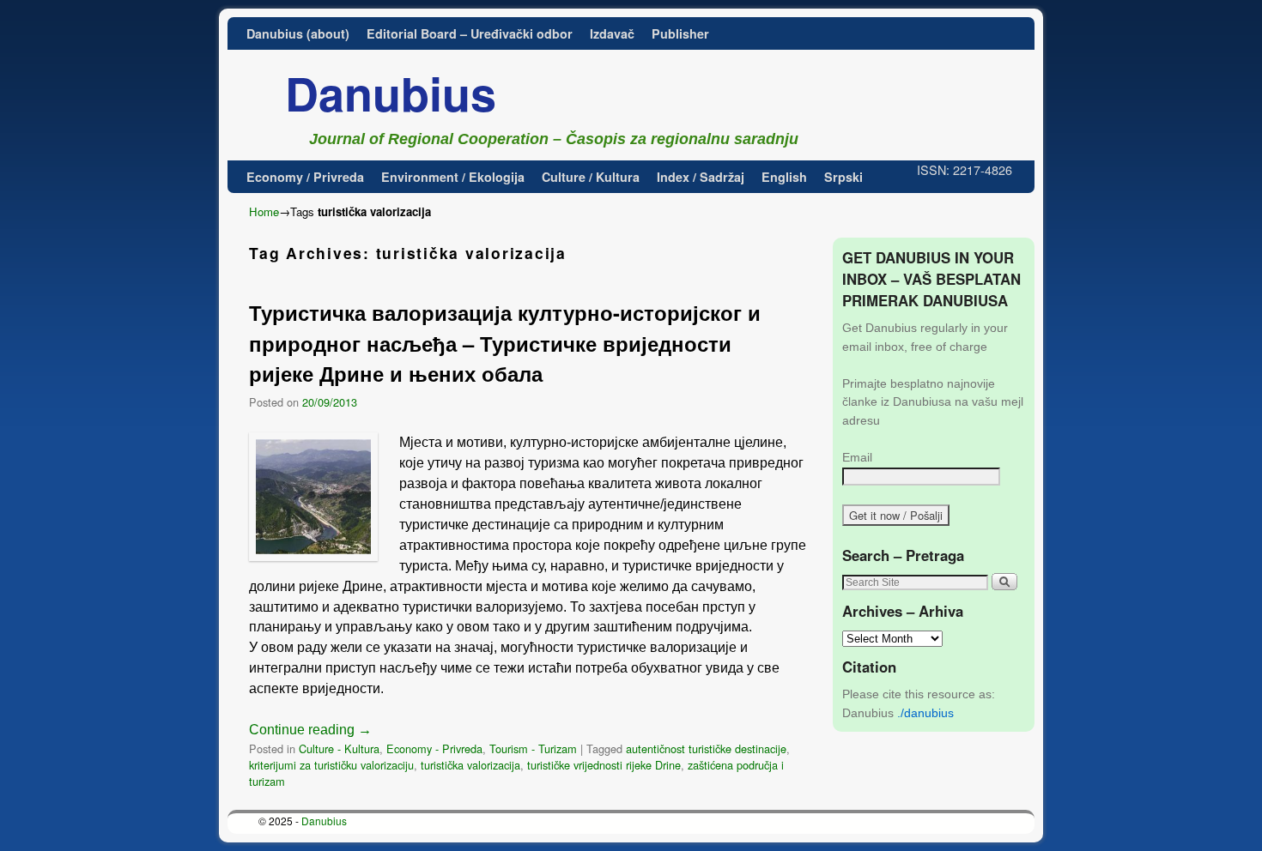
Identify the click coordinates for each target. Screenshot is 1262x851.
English (784, 176)
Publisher (680, 33)
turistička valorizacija (470, 765)
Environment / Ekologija (453, 176)
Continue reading (310, 729)
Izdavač (612, 33)
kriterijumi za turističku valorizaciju (331, 765)
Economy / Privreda (305, 176)
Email (857, 457)
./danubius (925, 713)
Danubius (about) (297, 33)
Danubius (390, 92)
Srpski (843, 176)
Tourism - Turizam (533, 748)
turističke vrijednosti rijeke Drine (604, 765)
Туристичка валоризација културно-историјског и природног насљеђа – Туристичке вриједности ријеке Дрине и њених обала (505, 343)
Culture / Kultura (591, 176)
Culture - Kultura (339, 748)
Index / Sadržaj (700, 176)
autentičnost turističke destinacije (706, 748)
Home (264, 211)
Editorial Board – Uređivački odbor (470, 33)
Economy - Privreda (434, 748)
